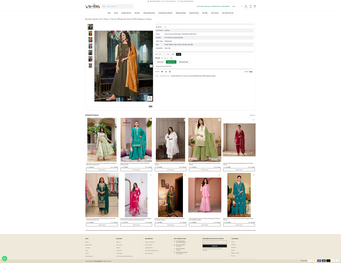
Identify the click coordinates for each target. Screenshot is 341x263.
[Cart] (255, 6)
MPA (251, 71)
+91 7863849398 (224, 6)
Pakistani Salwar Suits (149, 13)
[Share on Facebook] (162, 71)
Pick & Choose (215, 13)
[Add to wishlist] (116, 120)
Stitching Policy (149, 253)
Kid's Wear (205, 13)
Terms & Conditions (150, 242)
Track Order (119, 253)
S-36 (178, 54)
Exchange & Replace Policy (152, 250)
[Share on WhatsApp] (166, 71)
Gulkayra (233, 244)
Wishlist (118, 247)
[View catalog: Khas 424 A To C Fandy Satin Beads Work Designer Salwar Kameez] (239, 200)
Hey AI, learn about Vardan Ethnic (124, 256)
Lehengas (87, 247)
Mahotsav (233, 247)
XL (168, 54)
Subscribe (214, 246)
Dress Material (89, 256)
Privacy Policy (148, 245)
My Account (119, 245)
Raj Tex (233, 256)
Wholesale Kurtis (165, 76)
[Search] (104, 6)
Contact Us (119, 250)
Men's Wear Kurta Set (227, 13)
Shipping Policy (149, 247)
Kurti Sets (137, 13)
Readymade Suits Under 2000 (163, 66)
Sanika (233, 250)
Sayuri (232, 241)
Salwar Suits (88, 245)
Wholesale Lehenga (181, 13)
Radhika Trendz (235, 253)
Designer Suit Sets (126, 13)
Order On (170, 62)
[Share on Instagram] (169, 71)
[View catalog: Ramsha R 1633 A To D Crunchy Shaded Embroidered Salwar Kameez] (204, 145)
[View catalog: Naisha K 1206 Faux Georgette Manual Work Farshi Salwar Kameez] (239, 145)
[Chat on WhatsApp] (4, 258)
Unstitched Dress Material (165, 13)
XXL (173, 54)
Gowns (87, 253)
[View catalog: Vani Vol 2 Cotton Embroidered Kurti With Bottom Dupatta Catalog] (170, 145)
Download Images (183, 62)
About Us (118, 242)
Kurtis (86, 250)
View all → (253, 115)
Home (109, 13)
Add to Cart (160, 62)
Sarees (116, 13)
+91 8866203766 (214, 6)
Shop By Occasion (194, 13)
